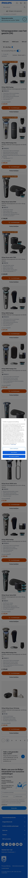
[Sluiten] (24, 420)
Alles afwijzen (13, 452)
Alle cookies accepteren (13, 456)
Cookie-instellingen (13, 448)
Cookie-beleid (13, 444)
